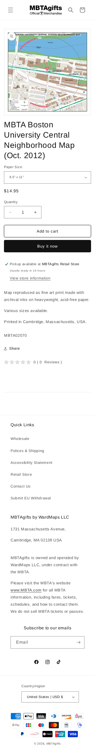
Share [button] (14, 348)
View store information (30, 278)
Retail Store (21, 474)
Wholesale (20, 438)
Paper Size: (13, 167)
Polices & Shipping (27, 451)
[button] (10, 10)
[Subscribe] (78, 642)
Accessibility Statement (32, 462)
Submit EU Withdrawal (31, 498)
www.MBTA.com (26, 590)
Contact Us (21, 486)
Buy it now (47, 246)
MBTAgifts (53, 743)
